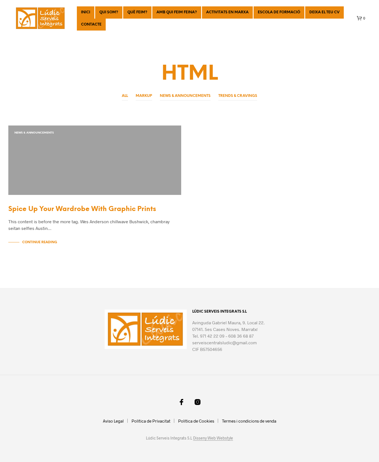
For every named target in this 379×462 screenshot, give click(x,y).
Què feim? (137, 12)
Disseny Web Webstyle (213, 438)
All (125, 96)
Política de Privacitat (151, 420)
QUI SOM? (108, 12)
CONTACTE (91, 24)
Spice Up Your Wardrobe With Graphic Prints (82, 209)
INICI (85, 12)
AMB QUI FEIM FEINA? (176, 12)
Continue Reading (39, 242)
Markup (144, 96)
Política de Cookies (196, 420)
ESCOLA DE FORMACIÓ (279, 12)
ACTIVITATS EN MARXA (227, 12)
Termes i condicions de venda (249, 420)
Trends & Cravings (237, 96)
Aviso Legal (113, 420)
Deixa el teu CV (324, 12)
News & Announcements (185, 96)
